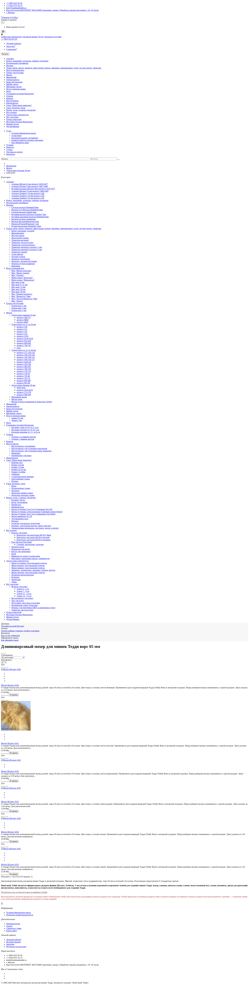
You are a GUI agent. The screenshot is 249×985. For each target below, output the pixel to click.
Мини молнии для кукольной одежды (28, 572)
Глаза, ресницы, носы (15, 108)
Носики (14, 481)
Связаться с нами (13, 928)
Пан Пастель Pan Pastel (21, 542)
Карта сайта (11, 931)
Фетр (8, 91)
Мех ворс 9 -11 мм (19, 285)
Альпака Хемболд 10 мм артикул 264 (27, 193)
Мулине (14, 521)
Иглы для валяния (19, 502)
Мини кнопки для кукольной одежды (28, 565)
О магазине (16, 135)
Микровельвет (17, 233)
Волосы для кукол (19, 586)
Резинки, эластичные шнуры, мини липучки (31, 526)
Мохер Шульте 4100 (10, 685)
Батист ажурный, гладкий (22, 231)
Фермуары (16, 579)
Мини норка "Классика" (22, 278)
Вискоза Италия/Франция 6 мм (25, 221)
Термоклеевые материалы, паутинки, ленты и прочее (34, 528)
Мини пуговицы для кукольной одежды (29, 563)
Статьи (9, 149)
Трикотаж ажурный (20, 240)
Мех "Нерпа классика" (21, 271)
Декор (14, 582)
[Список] (2, 653)
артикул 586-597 (24, 366)
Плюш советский (14, 119)
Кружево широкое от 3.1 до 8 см (25, 432)
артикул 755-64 (23, 376)
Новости (10, 147)
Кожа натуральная (14, 82)
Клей (13, 554)
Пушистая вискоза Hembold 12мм (26, 226)
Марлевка (15, 266)
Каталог (5, 54)
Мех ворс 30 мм (18, 292)
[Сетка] (5, 653)
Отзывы (9, 145)
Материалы (11, 166)
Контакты (10, 154)
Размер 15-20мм (18, 472)
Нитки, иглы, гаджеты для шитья (21, 110)
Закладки (10, 944)
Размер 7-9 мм (17, 467)
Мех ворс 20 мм (18, 289)
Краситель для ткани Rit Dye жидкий (33, 537)
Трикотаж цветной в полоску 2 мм (26, 249)
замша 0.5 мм (17, 418)
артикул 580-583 (24, 395)
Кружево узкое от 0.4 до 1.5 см (25, 427)
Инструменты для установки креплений (29, 448)
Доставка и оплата (14, 152)
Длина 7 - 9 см (23, 591)
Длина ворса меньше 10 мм (23, 315)
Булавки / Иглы (18, 500)
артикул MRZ (23, 320)
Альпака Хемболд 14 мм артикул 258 (27, 196)
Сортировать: (7, 655)
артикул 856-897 (24, 381)
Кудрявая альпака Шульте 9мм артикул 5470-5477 (33, 189)
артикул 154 (22, 334)
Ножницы (15, 453)
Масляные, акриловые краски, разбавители (30, 558)
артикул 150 (22, 327)
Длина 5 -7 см (23, 589)
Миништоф (11, 77)
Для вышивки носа (19, 519)
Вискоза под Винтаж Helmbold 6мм (27, 210)
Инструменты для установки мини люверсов (31, 451)
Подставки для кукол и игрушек (25, 603)
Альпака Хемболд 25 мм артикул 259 (27, 198)
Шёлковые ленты (14, 87)
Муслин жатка (17, 235)
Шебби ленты (12, 84)
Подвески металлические (22, 575)
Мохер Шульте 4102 (10, 771)
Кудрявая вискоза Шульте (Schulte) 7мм (28, 214)
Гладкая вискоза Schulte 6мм (23, 212)
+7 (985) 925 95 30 (9, 39)
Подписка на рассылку (16, 946)
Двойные (15, 474)
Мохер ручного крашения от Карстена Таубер (31, 402)
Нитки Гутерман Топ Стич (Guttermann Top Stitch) (33, 514)
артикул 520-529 (24, 364)
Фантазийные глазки (20, 479)
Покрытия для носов (20, 549)
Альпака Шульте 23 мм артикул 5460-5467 (30, 191)
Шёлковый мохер (19, 397)
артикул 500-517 (24, 317)
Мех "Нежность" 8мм (20, 296)
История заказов (13, 942)
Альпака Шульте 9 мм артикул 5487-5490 (29, 186)
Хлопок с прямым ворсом (22, 439)
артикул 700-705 (24, 369)
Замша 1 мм (16, 420)
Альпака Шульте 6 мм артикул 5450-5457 (29, 184)
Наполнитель (12, 103)
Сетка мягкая (17, 254)
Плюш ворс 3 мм (18, 308)
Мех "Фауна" (17, 301)
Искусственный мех (15, 70)
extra (19, 348)
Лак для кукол (17, 601)
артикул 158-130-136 (26, 355)
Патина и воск (17, 547)
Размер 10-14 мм (18, 469)
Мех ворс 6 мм (17, 282)
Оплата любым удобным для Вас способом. (20, 631)
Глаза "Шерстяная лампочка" (19, 105)
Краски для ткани (19, 533)
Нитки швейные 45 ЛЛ (21, 516)
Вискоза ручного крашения (23, 219)
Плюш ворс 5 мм (18, 310)
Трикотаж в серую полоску (23, 245)
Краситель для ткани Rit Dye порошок (33, 540)
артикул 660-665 (24, 343)
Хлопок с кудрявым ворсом (23, 437)
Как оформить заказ (20, 142)
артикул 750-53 (23, 373)
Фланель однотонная (20, 259)
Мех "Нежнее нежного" (22, 294)
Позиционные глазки (20, 488)
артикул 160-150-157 (26, 359)
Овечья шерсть (12, 80)
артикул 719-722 (24, 371)
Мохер (9, 75)
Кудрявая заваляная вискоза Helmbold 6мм (30, 217)
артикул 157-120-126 (26, 352)
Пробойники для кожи (21, 455)
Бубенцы (15, 577)
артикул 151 (22, 329)
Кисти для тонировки (21, 551)
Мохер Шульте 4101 (10, 743)
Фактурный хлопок (20, 238)
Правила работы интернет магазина (27, 140)
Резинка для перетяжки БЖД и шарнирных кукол (33, 608)
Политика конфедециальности (19, 915)
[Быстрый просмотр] (7, 667)
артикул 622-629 (24, 341)
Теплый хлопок (18, 256)
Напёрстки (16, 505)
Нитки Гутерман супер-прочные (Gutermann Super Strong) (36, 512)
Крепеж (9, 98)
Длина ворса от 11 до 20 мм (23, 324)
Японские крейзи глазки (22, 493)
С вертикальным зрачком (22, 476)
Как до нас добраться (10, 635)
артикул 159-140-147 (26, 357)
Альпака (10, 58)
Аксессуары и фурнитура (17, 115)
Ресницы (15, 491)
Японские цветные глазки (22, 495)
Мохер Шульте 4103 (10, 802)
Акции (9, 926)
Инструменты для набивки (23, 446)
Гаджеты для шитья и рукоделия (25, 523)
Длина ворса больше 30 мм (18, 170)
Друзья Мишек (12, 126)
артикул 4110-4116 (25, 390)
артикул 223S (22, 336)
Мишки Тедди (12, 124)
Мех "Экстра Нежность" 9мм (24, 299)
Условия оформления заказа (23, 133)
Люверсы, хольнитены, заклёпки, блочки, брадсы (33, 570)
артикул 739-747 (24, 345)
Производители (13, 924)
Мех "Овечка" (17, 275)
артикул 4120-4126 (25, 338)
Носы (13, 486)
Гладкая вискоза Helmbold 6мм (24, 207)
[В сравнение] (5, 667)
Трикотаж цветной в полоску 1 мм (26, 247)
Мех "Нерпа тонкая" (20, 273)
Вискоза (9, 65)
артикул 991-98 (23, 383)
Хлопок (9, 96)
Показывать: (6, 660)
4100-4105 (21, 388)
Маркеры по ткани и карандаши (25, 556)
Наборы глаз (16, 462)
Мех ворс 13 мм (18, 287)
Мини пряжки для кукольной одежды (28, 568)
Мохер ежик (16, 399)
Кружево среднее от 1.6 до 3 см (25, 430)
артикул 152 (22, 331)
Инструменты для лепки (22, 598)
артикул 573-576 (24, 392)
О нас (8, 131)
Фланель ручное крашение (23, 264)
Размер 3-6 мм (17, 465)
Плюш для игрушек (15, 73)
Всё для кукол (12, 117)
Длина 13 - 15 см (24, 596)
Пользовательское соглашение (24, 138)
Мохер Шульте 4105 (10, 864)
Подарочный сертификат (17, 63)
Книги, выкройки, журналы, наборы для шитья (27, 61)
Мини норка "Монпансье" (23, 280)
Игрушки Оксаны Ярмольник (19, 122)
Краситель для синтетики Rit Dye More (34, 535)
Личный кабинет (13, 939)
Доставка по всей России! (12, 626)
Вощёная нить (17, 507)
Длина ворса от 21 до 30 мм (23, 350)
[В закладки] (2, 667)
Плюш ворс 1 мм (18, 306)
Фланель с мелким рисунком (24, 261)
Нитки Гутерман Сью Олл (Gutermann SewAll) (31, 509)
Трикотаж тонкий (19, 252)
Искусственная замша (16, 89)
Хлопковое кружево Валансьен (20, 94)
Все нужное (11, 112)
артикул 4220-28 (24, 362)
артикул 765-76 (23, 378)
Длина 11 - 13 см (24, 593)
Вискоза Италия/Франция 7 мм (25, 224)
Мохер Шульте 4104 (10, 832)
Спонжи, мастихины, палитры (30, 544)
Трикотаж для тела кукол (22, 242)
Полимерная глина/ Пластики (24, 605)
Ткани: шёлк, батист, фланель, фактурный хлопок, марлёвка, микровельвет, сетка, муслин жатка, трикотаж (53, 68)
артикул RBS (22, 322)
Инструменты (12, 101)
